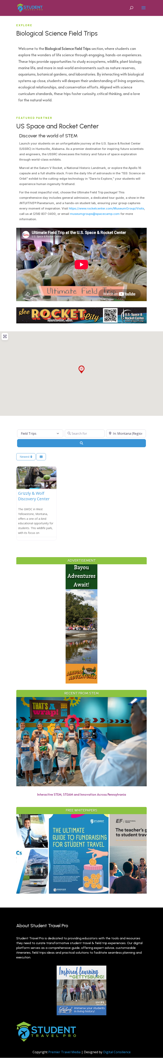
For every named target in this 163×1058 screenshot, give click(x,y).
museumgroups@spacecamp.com (95, 214)
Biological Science (29, 485)
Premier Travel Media (64, 1052)
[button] (81, 369)
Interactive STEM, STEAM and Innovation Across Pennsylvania (81, 794)
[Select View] (41, 457)
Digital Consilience (117, 1052)
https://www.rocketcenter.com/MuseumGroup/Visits (106, 208)
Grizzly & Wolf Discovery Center (34, 496)
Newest (25, 457)
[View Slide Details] (49, 854)
